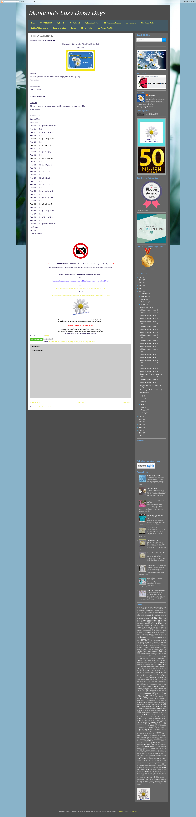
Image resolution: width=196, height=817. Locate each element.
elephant (139, 683)
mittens (160, 724)
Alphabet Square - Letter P (149, 338)
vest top (148, 779)
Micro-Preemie (149, 724)
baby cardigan (147, 620)
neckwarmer (140, 733)
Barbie (162, 625)
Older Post (126, 402)
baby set (145, 622)
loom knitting (156, 720)
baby (154, 618)
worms (146, 782)
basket (139, 627)
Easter (161, 677)
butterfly (149, 642)
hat (161, 704)
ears (147, 677)
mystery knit (148, 729)
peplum (154, 737)
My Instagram (131, 23)
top (154, 771)
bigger (164, 630)
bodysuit (156, 634)
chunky (154, 653)
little (140, 720)
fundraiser (161, 690)
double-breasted (156, 675)
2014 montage (158, 607)
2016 (141, 427)
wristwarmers (155, 783)
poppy (155, 740)
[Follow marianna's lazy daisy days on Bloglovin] (146, 468)
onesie (145, 735)
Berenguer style (147, 630)
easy (52, 341)
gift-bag (158, 696)
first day (147, 688)
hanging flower (140, 704)
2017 (141, 424)
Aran (157, 615)
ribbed (138, 753)
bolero (162, 634)
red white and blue (143, 751)
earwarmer (153, 677)
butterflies (142, 642)
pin (160, 739)
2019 (141, 419)
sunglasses (147, 767)
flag (156, 688)
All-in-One (140, 612)
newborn (151, 733)
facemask (162, 683)
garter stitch (148, 692)
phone (160, 737)
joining (143, 712)
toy (151, 773)
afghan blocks (149, 610)
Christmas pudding (145, 653)
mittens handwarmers (142, 725)
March (143, 407)
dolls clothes (159, 672)
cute (160, 662)
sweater (155, 767)
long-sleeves (147, 720)
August (143, 304)
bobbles (150, 634)
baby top (162, 622)
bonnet (149, 636)
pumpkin (159, 748)
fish (152, 688)
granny (163, 698)
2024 (141, 283)
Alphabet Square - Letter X (149, 315)
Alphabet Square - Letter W (149, 318)
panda (163, 735)
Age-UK (157, 610)
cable (143, 644)
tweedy (164, 775)
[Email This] (44, 339)
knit (59, 341)
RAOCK (159, 750)
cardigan (145, 645)
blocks (144, 634)
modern (164, 726)
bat (144, 627)
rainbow (153, 750)
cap (161, 644)
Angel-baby (148, 614)
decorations (155, 666)
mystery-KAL (78, 341)
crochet (140, 660)
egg (142, 681)
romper (156, 753)
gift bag (142, 696)
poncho (148, 741)
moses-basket (142, 727)
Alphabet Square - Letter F (149, 366)
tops (146, 773)
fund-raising (153, 690)
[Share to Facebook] (50, 339)
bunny (152, 640)
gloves (151, 698)
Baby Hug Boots (152, 488)
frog (138, 690)
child (161, 649)
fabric (156, 683)
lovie (162, 720)
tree (157, 773)
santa (162, 753)
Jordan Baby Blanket (153, 475)
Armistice (141, 618)
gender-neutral (148, 694)
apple (143, 615)
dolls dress (140, 674)
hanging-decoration (152, 704)
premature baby (147, 746)
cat (158, 645)
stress (154, 765)
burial (164, 640)
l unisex (164, 716)
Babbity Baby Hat (152, 540)
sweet (164, 767)
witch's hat (153, 781)
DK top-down (161, 668)
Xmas (163, 782)
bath (149, 627)
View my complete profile (145, 107)
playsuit (164, 739)
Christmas (162, 651)
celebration (163, 645)
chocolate (140, 651)
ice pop (146, 710)
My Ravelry (61, 23)
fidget (162, 686)
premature (163, 744)
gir (137, 698)
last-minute (157, 718)
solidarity (141, 764)
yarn (138, 784)
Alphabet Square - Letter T (149, 326)
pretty (145, 748)
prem (146, 744)
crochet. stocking (152, 660)
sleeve (154, 760)
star (165, 764)
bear (155, 628)
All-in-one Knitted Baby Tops (156, 590)
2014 (141, 433)
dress (164, 676)
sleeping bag (147, 760)
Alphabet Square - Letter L (149, 349)
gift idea (149, 696)
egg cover (154, 681)
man (138, 722)
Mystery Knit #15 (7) (146, 307)
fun (56, 341)
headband (148, 706)
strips (165, 765)
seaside (159, 755)
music (162, 727)
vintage (156, 779)
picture (144, 739)
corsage (159, 656)
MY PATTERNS (46, 23)
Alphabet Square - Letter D (149, 371)
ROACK (150, 753)
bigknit (140, 632)
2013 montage (148, 607)
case (153, 645)
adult (140, 610)
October (143, 299)
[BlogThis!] (46, 339)
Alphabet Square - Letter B (149, 379)
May (142, 401)
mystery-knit (87, 341)
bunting (158, 640)
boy (143, 640)
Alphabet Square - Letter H (149, 360)
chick (156, 649)
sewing (152, 757)
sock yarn (158, 762)
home (164, 706)
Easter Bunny (140, 679)
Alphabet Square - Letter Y (149, 313)
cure (155, 662)
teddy (142, 769)
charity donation (156, 647)
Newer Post (35, 402)
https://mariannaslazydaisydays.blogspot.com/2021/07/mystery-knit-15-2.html (80, 288)
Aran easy (163, 615)
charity (146, 647)
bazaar (139, 629)
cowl (147, 658)
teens (154, 769)
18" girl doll (139, 607)
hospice (152, 708)
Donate (73, 28)
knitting (156, 714)
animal (154, 614)
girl (141, 698)
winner (140, 781)
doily (138, 670)
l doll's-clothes (156, 716)
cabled (149, 644)
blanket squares (160, 632)
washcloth (163, 779)
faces (138, 684)
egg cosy (147, 681)
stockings (148, 765)
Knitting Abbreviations (39, 28)
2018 (141, 422)
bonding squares (141, 636)
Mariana (145, 722)
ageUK (163, 610)
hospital (158, 708)
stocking (141, 765)
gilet (163, 696)
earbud (141, 677)
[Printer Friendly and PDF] (36, 340)
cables (156, 644)
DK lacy (153, 668)
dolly (157, 674)
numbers (139, 735)
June (142, 399)
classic (159, 653)
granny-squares (151, 700)
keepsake (155, 712)
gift (165, 694)
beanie (147, 629)
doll (148, 670)
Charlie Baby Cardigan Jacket (156, 565)
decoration (162, 664)
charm (144, 649)
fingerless (140, 688)
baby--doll (139, 623)
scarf (138, 755)
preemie (154, 743)
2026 (141, 277)
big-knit (159, 630)
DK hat (146, 668)
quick (93, 341)
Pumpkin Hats (144, 392)
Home (33, 23)
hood (140, 708)
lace (140, 718)
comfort (162, 655)
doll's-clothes (149, 672)
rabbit (147, 750)
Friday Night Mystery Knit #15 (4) (151, 390)
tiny (140, 771)
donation (145, 676)
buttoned (156, 642)
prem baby (154, 744)
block (138, 634)
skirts (163, 758)
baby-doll (147, 623)
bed (159, 628)
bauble (162, 627)
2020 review (163, 608)
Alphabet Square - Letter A (149, 382)
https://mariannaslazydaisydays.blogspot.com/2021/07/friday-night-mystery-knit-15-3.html (81, 295)
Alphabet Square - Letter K (149, 352)
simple (157, 758)
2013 (141, 436)
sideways (151, 758)
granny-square (140, 700)
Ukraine (141, 777)
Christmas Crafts (147, 23)
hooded (146, 708)
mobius (158, 725)
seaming (152, 755)
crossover (139, 662)
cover (141, 658)
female (149, 686)
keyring (162, 712)
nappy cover (152, 731)
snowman (151, 762)
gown (156, 698)
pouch (138, 742)
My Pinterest (75, 23)
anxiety (138, 615)
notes (163, 733)
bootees (163, 636)
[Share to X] (48, 339)
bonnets (157, 636)
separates (145, 757)
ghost (160, 694)
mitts (151, 726)
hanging (150, 702)
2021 (141, 291)
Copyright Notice (59, 28)
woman (160, 781)
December (144, 293)
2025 (141, 280)
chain (140, 647)
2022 (141, 288)
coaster (141, 655)
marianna (151, 95)
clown (165, 653)
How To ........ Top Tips (105, 28)
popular (162, 741)
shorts (138, 758)
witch (146, 781)
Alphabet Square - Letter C (149, 377)
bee (163, 628)
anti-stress (161, 614)
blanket (148, 632)
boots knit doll (152, 637)
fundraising (139, 692)
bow (138, 640)
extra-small (149, 683)
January (143, 413)
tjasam (121, 811)
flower (161, 688)
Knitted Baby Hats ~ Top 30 (156, 553)
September (144, 302)
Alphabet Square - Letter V (149, 321)
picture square (152, 739)
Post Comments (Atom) (46, 407)
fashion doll (145, 684)
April (142, 404)
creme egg (161, 658)
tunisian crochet (148, 775)
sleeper (139, 760)
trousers (139, 775)
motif (150, 727)
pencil (149, 737)
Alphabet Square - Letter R (149, 332)
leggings (164, 718)
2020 (141, 416)
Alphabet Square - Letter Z (149, 310)
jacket (164, 710)
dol (143, 670)
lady (151, 718)
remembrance (153, 751)
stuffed (140, 767)
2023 (141, 285)
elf (143, 683)
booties (142, 637)
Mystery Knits (86, 28)
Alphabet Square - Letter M (149, 346)
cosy (165, 656)
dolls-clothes (149, 674)
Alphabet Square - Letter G (149, 363)
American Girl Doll (152, 612)
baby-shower (159, 623)
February (144, 410)
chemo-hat (150, 649)
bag (151, 625)
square (153, 764)
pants (144, 737)
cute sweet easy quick (150, 664)
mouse (157, 727)
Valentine (162, 777)
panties (138, 737)
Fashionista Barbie (156, 684)
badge (146, 625)
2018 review (155, 608)
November (144, 296)
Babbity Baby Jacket (153, 528)
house (164, 708)
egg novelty (162, 681)
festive (156, 686)
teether (159, 769)
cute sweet (139, 664)
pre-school (145, 742)
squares (159, 764)
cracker (153, 658)
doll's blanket (157, 670)
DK (50, 341)
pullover (153, 748)
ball (157, 625)
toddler (146, 771)
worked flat (140, 782)
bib (154, 630)
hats (138, 706)
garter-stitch (157, 692)
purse (165, 748)
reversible (162, 751)
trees (163, 773)
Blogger (134, 811)
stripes (160, 765)
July (142, 396)
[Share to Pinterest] (52, 339)
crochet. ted (162, 660)
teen (147, 769)
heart (157, 706)
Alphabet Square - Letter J (148, 354)
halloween (161, 700)
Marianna (64, 341)
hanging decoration (159, 702)
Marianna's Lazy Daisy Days (67, 12)
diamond (162, 666)
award (147, 618)
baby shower (154, 622)
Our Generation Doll (154, 735)
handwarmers (141, 702)
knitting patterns (147, 716)
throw (165, 769)
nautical (162, 731)
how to (140, 710)
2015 (141, 430)
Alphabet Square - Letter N (149, 343)
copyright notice (141, 656)
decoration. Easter (145, 666)
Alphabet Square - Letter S (149, 329)
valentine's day (140, 779)
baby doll (157, 620)
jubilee (148, 712)
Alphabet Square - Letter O (149, 340)
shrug (144, 758)
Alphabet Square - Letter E (149, 368)
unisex (149, 777)
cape (165, 644)
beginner (139, 630)
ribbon (143, 753)
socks (164, 762)
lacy (146, 718)
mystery (70, 341)
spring (146, 764)
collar (147, 655)
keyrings (139, 714)
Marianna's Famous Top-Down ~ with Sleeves (155, 516)
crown (145, 662)
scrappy (146, 755)
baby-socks (140, 625)
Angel (161, 612)
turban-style (157, 775)
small (159, 760)
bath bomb (155, 627)
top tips (159, 771)
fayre (144, 686)
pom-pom (141, 740)
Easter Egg (149, 679)
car (139, 645)
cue (150, 662)
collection (154, 655)
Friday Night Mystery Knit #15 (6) (151, 374)
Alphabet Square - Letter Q (149, 335)
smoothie (144, 762)
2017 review (146, 608)
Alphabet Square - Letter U (149, 324)
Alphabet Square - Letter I (148, 357)
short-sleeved (160, 757)
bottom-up (161, 637)
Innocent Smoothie (155, 710)
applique (150, 615)
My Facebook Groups (112, 23)
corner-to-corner (151, 656)
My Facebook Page (92, 23)
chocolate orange (150, 651)
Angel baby (140, 614)
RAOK (164, 750)
